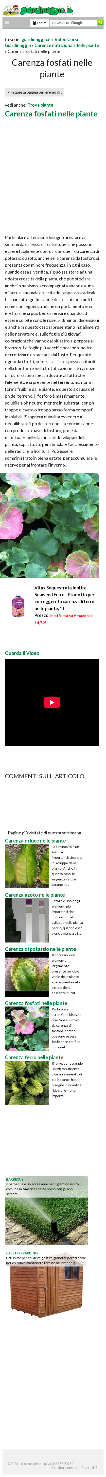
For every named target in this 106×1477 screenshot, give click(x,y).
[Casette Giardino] (46, 1284)
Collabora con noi (64, 1468)
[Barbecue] (46, 1210)
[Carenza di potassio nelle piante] (28, 974)
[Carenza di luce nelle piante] (28, 866)
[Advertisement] (53, 177)
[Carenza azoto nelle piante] (28, 920)
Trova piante (40, 105)
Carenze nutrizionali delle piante (67, 45)
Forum (41, 23)
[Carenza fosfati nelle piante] (28, 1028)
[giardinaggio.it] (38, 10)
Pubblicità (89, 1468)
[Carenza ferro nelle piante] (28, 1083)
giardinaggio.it (36, 39)
